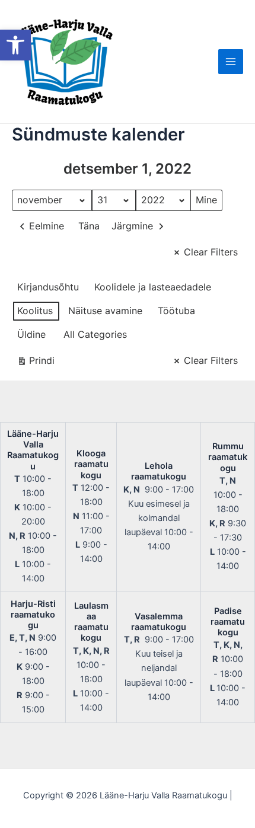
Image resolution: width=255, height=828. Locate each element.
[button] (15, 45)
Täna (89, 226)
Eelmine (46, 226)
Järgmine (132, 226)
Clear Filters (211, 252)
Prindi (36, 363)
